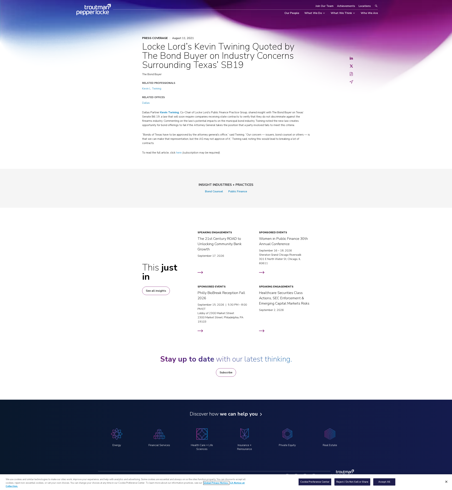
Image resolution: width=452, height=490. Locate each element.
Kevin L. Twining (151, 89)
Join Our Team (325, 6)
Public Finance (237, 191)
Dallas (146, 103)
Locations (365, 6)
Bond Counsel (214, 191)
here (179, 153)
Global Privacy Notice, (216, 483)
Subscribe (226, 372)
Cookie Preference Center (314, 481)
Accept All (384, 481)
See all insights (156, 291)
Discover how (224, 414)
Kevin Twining (169, 112)
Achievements (346, 6)
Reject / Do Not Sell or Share (352, 481)
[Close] (446, 482)
